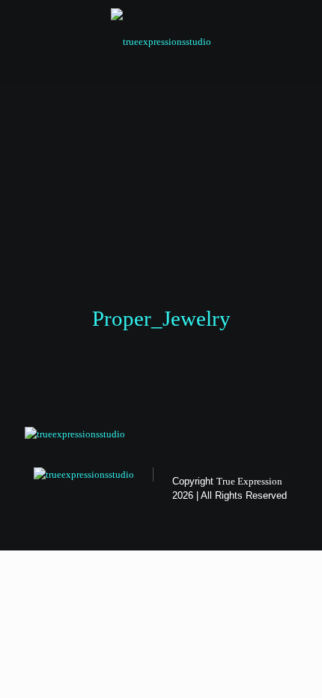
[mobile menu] (302, 30)
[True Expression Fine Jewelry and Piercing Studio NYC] (161, 41)
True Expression (249, 481)
